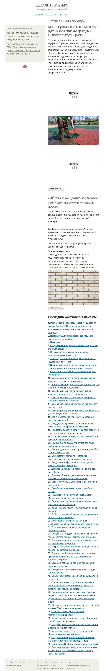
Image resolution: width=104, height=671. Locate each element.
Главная (39, 14)
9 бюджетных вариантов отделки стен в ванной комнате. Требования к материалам (73, 606)
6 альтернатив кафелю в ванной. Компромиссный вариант (66, 613)
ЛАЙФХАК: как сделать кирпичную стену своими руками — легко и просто (73, 202)
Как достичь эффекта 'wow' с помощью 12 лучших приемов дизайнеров (70, 464)
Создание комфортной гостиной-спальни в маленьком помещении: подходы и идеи (71, 639)
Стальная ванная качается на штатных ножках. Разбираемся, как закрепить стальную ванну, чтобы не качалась (73, 650)
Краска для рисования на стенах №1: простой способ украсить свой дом (72, 619)
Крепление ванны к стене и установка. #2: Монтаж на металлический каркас (71, 632)
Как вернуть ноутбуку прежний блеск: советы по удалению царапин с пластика (73, 412)
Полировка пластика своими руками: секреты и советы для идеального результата (73, 431)
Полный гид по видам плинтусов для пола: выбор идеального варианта (71, 444)
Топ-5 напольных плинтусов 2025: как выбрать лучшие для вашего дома (73, 438)
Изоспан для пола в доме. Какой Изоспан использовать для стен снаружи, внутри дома (23, 36)
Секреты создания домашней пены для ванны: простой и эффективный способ (73, 548)
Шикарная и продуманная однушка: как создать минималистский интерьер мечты (73, 386)
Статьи (62, 14)
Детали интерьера (52, 5)
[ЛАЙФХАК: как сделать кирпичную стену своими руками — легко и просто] (73, 287)
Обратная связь (72, 662)
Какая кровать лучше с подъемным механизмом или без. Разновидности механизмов (73, 522)
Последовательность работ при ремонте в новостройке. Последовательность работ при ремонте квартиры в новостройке (71, 585)
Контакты (40, 662)
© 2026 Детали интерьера (16, 662)
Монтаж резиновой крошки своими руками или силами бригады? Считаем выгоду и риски (73, 31)
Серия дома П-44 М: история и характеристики (74, 643)
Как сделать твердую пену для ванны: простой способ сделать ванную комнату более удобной (73, 535)
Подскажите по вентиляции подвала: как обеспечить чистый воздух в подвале (70, 496)
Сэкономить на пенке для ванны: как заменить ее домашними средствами (73, 542)
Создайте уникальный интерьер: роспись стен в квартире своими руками (73, 626)
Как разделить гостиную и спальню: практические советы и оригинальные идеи (69, 457)
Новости (51, 14)
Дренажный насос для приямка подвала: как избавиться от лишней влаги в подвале (72, 477)
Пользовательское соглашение (55, 662)
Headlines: (55, 342)
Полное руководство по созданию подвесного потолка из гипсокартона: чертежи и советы (72, 366)
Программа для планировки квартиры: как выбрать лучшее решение (70, 337)
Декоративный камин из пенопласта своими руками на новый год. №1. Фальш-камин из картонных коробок (72, 556)
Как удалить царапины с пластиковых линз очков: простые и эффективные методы (71, 425)
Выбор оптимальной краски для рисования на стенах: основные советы (73, 516)
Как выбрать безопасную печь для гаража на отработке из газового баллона (72, 399)
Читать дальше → (56, 189)
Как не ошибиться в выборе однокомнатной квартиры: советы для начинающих (71, 379)
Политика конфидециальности (47, 665)
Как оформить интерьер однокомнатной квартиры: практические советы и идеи (70, 392)
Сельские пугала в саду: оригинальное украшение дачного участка (68, 353)
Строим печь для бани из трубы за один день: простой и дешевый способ (72, 503)
